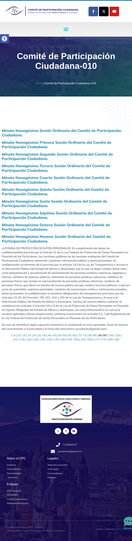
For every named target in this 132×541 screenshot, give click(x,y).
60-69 (72, 335)
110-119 (18, 339)
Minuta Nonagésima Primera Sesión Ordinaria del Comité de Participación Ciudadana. (56, 144)
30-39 (42, 335)
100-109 (114, 335)
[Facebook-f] (93, 11)
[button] (4, 38)
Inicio (39, 83)
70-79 (82, 335)
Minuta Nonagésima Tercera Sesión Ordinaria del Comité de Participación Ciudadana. (56, 168)
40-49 (52, 335)
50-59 (62, 335)
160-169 (86, 339)
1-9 (13, 335)
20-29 (32, 335)
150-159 (73, 339)
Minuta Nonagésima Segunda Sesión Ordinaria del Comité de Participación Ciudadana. (57, 156)
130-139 (45, 339)
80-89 (92, 335)
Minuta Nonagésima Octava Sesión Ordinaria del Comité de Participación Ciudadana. (56, 227)
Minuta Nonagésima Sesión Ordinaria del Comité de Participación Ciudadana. (61, 132)
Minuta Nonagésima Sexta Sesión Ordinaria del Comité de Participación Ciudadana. (54, 203)
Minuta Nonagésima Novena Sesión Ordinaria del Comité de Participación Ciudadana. (56, 238)
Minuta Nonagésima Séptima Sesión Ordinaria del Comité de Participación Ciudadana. (57, 215)
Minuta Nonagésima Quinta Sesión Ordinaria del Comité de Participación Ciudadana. (55, 191)
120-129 (32, 339)
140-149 (59, 339)
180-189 (113, 339)
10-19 (21, 335)
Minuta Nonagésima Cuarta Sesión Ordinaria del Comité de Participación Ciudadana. (56, 179)
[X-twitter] (104, 11)
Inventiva (121, 529)
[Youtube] (114, 11)
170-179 (100, 339)
